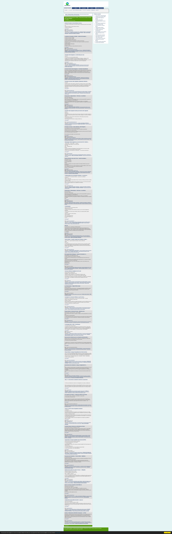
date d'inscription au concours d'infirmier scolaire (76, 308)
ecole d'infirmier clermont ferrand (76, 322)
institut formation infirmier (83, 268)
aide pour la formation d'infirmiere (77, 377)
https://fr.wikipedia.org (70, 480)
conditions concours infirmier (100, 28)
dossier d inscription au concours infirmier (75, 138)
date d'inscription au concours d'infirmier (83, 139)
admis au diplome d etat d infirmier (78, 335)
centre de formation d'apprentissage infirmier (75, 235)
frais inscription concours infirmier (101, 31)
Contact (97, 10)
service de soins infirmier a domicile (78, 391)
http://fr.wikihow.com (69, 434)
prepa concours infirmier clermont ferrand (82, 321)
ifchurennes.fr (68, 332)
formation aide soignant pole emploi (73, 154)
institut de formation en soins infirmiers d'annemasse (74, 521)
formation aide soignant (68, 66)
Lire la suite (66, 28)
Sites (74, 10)
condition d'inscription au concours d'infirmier (75, 307)
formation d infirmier (79, 187)
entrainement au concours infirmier (99, 40)
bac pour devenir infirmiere (100, 42)
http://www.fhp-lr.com (69, 234)
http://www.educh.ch (69, 508)
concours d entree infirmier (73, 173)
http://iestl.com (69, 280)
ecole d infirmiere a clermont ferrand (99, 26)
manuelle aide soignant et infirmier (99, 18)
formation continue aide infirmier (101, 41)
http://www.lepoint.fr (69, 520)
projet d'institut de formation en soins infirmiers (75, 452)
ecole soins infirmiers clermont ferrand (85, 322)
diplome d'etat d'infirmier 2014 (75, 223)
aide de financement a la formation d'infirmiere (75, 50)
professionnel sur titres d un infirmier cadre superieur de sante (76, 392)
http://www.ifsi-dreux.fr (70, 201)
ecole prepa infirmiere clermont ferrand (100, 21)
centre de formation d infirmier (70, 187)
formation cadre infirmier (74, 251)
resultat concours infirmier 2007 (100, 16)
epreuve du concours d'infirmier (74, 77)
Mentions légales (69, 528)
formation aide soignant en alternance (70, 65)
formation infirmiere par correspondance (99, 30)
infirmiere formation (67, 8)
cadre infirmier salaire (99, 37)
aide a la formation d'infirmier (73, 51)
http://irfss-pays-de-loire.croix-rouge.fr (72, 49)
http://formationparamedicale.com (71, 63)
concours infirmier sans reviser (100, 38)
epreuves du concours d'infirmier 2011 (69, 172)
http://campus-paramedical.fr (71, 360)
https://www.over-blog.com (70, 249)
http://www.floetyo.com (70, 185)
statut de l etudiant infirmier (73, 422)
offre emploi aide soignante (82, 154)
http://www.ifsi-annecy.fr (70, 30)
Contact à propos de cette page (96, 528)
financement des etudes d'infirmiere (81, 349)
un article (88, 10)
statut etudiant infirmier (80, 422)
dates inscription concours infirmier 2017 (72, 139)
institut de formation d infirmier (74, 33)
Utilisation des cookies (87, 528)
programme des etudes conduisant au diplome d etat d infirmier (79, 334)
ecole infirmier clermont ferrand (100, 23)
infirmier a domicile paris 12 (72, 496)
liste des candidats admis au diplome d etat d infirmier (76, 283)
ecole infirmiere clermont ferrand (101, 15)
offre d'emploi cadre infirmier (69, 203)
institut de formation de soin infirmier (76, 32)
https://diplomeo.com (69, 320)
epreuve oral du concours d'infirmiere (77, 362)
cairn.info (68, 374)
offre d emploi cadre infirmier (77, 203)
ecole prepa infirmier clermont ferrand (73, 321)
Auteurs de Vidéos (78, 10)
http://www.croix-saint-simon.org (71, 137)
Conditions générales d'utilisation (78, 528)
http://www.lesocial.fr (69, 153)
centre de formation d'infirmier (85, 186)
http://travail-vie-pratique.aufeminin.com (72, 170)
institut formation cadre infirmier (74, 250)
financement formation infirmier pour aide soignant (74, 79)
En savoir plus (57, 532)
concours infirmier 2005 (99, 24)
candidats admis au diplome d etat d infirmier (75, 333)
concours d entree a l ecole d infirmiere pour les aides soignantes (78, 91)
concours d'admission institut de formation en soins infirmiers (76, 309)
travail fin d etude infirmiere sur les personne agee (82, 405)
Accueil (66, 10)
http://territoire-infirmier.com (70, 306)
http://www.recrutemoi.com (70, 90)
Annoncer (93, 10)
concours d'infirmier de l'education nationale (76, 236)
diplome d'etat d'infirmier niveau (78, 222)
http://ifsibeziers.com (69, 421)
